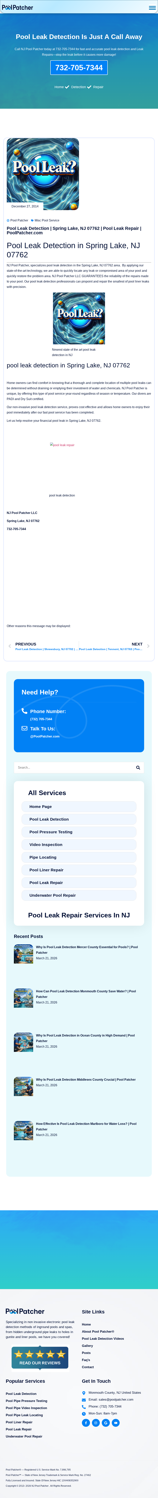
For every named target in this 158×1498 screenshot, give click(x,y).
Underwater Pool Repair (24, 1436)
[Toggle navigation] (152, 7)
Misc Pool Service (47, 220)
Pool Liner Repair (19, 1422)
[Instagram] (96, 1423)
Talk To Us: (42, 728)
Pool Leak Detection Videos (103, 1339)
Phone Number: (48, 711)
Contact (88, 1367)
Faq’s (86, 1360)
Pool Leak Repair (19, 1429)
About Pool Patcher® (98, 1331)
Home (86, 1324)
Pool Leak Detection (21, 1394)
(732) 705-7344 (41, 719)
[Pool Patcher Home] (17, 8)
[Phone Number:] (24, 711)
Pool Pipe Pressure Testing (26, 1401)
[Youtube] (116, 1423)
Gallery (87, 1346)
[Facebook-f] (86, 1423)
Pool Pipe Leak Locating (24, 1415)
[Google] (106, 1423)
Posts (86, 1353)
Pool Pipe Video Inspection (26, 1408)
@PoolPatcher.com (45, 736)
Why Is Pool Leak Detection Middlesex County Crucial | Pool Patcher (86, 1079)
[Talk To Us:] (24, 728)
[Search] (138, 767)
